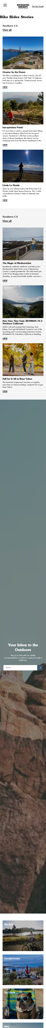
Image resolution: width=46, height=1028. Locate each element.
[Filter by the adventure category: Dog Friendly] (23, 989)
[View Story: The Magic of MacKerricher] (23, 244)
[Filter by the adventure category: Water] (23, 1023)
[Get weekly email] (40, 667)
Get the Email (37, 6)
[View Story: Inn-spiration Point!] (23, 108)
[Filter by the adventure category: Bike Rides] (23, 921)
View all (7, 30)
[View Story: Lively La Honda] (23, 166)
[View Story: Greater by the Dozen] (23, 53)
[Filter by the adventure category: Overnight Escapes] (23, 955)
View (5, 87)
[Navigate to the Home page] (23, 6)
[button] (5, 5)
